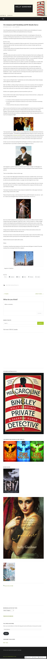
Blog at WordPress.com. (9, 656)
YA (17, 285)
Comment (39, 313)
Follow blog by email (8, 623)
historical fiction (14, 285)
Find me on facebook (8, 616)
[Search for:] (23, 323)
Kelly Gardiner (23, 7)
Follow (6, 633)
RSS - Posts (5, 642)
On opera (5, 293)
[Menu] (3, 19)
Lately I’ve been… (39, 293)
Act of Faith (8, 285)
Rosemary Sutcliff (17, 135)
